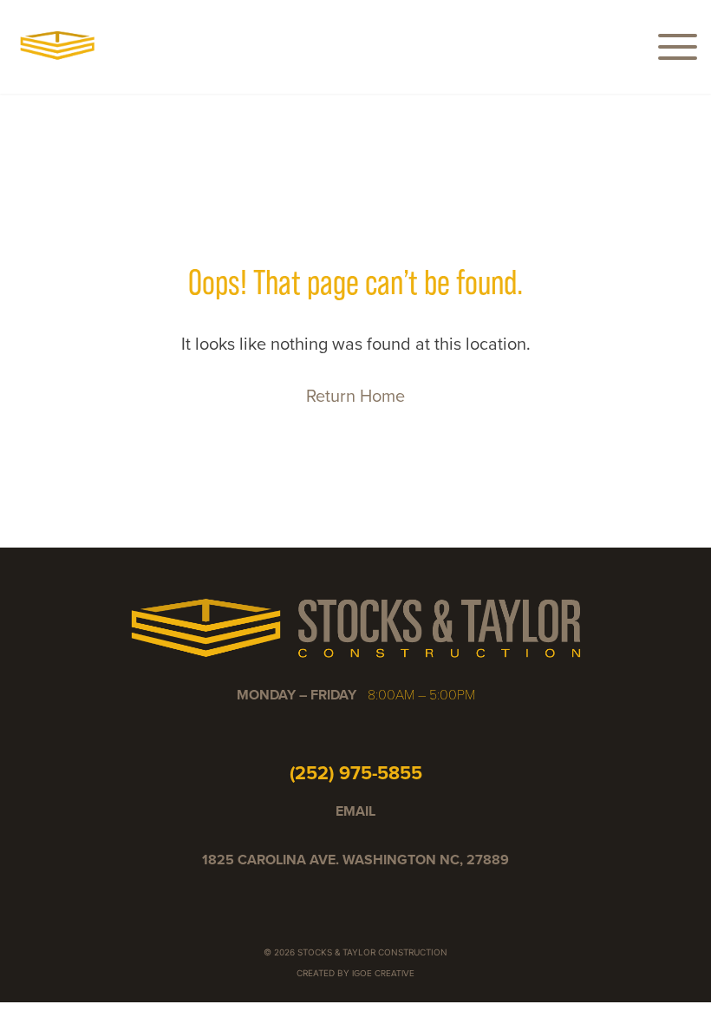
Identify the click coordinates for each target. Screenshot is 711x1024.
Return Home (355, 396)
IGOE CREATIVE (383, 973)
